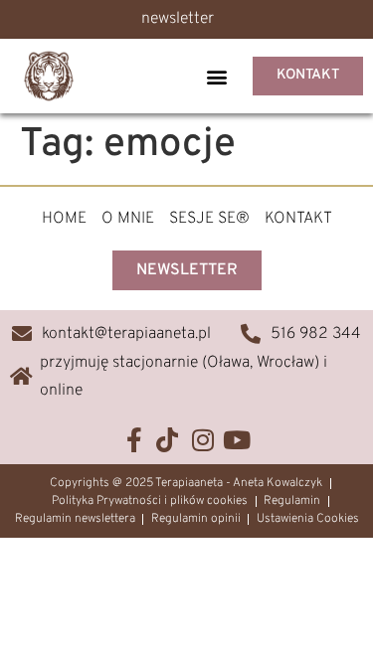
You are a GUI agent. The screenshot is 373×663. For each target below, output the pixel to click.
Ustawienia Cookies (308, 519)
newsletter (177, 19)
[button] (216, 76)
